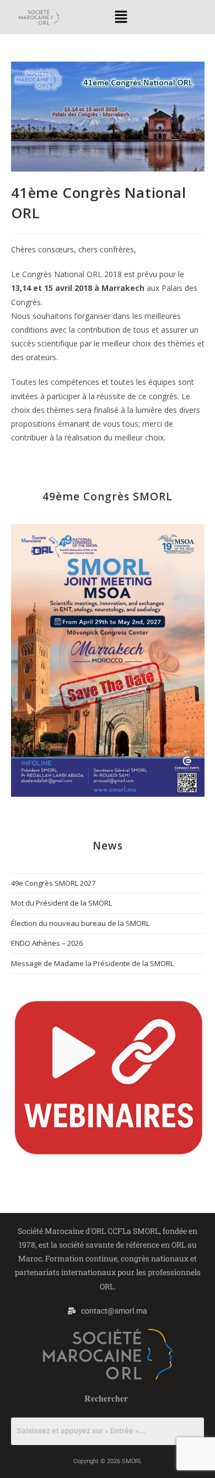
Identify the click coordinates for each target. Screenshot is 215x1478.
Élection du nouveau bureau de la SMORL (80, 923)
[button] (121, 17)
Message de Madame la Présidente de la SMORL (92, 963)
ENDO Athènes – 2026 (47, 943)
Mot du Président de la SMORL (61, 903)
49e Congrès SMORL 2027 (53, 883)
